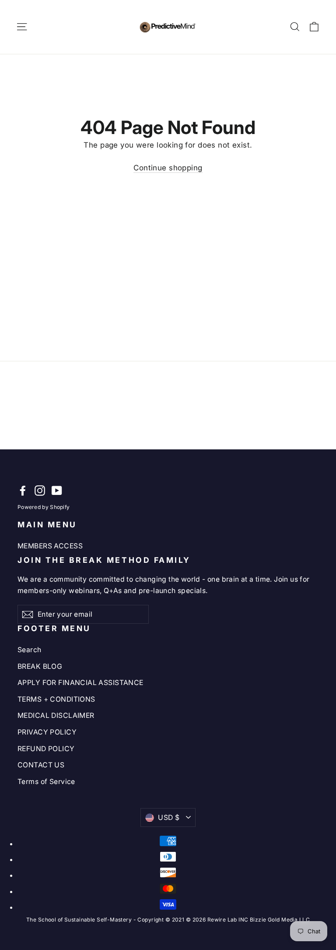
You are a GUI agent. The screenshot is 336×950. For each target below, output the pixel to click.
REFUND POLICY (46, 749)
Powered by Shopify (44, 507)
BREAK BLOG (40, 666)
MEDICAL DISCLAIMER (56, 715)
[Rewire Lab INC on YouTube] (57, 490)
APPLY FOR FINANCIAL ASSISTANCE (81, 682)
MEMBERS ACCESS (50, 546)
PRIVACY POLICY (47, 732)
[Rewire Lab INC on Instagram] (40, 490)
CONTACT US (41, 765)
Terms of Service (46, 781)
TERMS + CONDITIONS (56, 699)
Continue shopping (167, 167)
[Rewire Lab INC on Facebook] (23, 490)
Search (30, 650)
